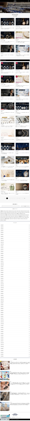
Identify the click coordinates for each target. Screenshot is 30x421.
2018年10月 (2, 346)
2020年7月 (2, 306)
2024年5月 (2, 274)
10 (17, 198)
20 (19, 198)
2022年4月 (2, 293)
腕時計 (4, 40)
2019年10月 (2, 323)
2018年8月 (2, 350)
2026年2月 (2, 236)
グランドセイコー (17, 217)
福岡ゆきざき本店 (7, 218)
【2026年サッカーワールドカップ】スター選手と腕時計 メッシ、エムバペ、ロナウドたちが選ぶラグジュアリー (22, 167)
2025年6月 (2, 251)
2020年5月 (2, 310)
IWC (6, 213)
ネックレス (27, 217)
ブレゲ (9, 212)
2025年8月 (2, 247)
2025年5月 (2, 253)
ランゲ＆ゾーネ (3, 217)
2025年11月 (2, 242)
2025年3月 (2, 257)
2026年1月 (2, 238)
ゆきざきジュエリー (22, 213)
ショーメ (26, 218)
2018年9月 (2, 348)
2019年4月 (2, 335)
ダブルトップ (11, 217)
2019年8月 (2, 327)
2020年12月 (2, 297)
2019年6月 (2, 331)
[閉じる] (9, 414)
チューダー (2, 218)
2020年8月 (2, 304)
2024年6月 (2, 272)
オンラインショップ (18, 417)
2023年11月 (2, 285)
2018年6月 (2, 354)
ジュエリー (2, 40)
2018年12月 (2, 342)
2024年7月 (2, 270)
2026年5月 (2, 230)
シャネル (9, 213)
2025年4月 (2, 255)
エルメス (12, 218)
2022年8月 (2, 291)
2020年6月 (2, 308)
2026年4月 (2, 232)
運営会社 (10, 417)
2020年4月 (2, 312)
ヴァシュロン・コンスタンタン (25, 212)
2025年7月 (2, 249)
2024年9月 (2, 266)
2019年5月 (2, 333)
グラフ (19, 218)
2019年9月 (2, 325)
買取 (18, 213)
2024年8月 (2, 268)
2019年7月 (2, 329)
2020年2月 (2, 316)
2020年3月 (2, 314)
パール (23, 218)
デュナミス (7, 217)
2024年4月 (2, 276)
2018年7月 (2, 352)
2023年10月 (2, 287)
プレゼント (15, 218)
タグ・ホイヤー (14, 213)
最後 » (24, 198)
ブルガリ (2, 213)
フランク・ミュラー (22, 217)
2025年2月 (2, 259)
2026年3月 (2, 234)
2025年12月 (2, 240)
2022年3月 (2, 295)
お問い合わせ (13, 417)
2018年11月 (2, 344)
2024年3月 (2, 278)
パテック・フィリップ (3, 212)
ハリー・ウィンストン (18, 212)
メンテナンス (13, 212)
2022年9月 (2, 289)
